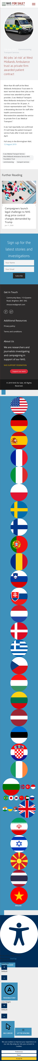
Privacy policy (9, 326)
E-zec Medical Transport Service (13, 154)
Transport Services (11, 52)
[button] (1, 205)
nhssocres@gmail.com (16, 304)
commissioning (8, 162)
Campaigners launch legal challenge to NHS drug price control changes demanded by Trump (17, 215)
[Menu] (33, 3)
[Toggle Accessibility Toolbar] (3, 392)
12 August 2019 (10, 144)
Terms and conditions (13, 331)
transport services (23, 162)
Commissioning (25, 49)
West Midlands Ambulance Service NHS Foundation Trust (16, 157)
